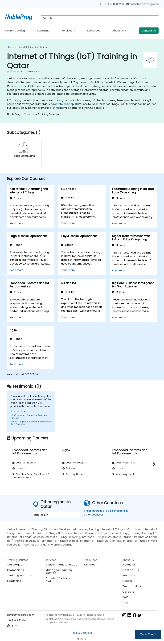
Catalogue (14, 564)
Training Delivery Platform (58, 580)
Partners (128, 575)
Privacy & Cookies (82, 632)
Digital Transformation (62, 564)
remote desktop (63, 104)
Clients (127, 581)
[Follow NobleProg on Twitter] (140, 615)
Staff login (82, 639)
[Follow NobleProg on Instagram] (124, 615)
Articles (90, 564)
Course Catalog (15, 30)
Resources (93, 30)
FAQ (125, 597)
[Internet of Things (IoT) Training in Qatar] (21, 17)
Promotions (15, 570)
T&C (125, 602)
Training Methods (20, 575)
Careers (128, 592)
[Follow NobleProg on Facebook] (134, 615)
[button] (153, 464)
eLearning (43, 30)
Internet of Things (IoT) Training (33, 47)
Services (67, 30)
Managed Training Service (58, 571)
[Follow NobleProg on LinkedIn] (129, 615)
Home (11, 47)
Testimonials (131, 586)
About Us (118, 30)
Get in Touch (148, 634)
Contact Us (149, 30)
